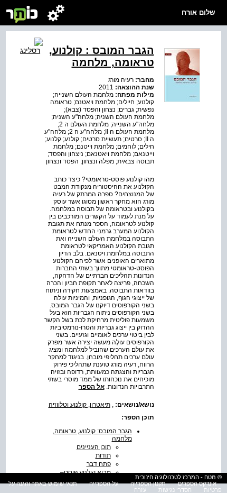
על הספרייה (103, 483)
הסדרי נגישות (175, 490)
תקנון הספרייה (148, 483)
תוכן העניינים (94, 447)
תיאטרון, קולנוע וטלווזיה (79, 404)
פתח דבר (99, 464)
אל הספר (92, 386)
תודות (103, 455)
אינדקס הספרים (197, 483)
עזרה (140, 490)
